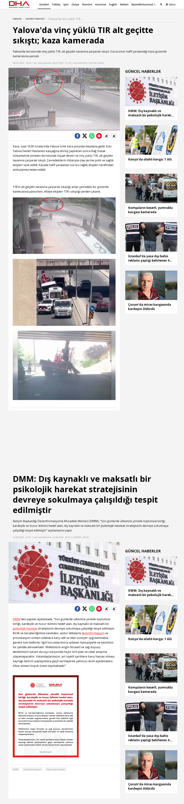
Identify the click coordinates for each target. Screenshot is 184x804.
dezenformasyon (93, 633)
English (113, 4)
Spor (66, 4)
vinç (44, 51)
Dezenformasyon (32, 769)
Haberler (17, 18)
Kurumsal (100, 4)
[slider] (72, 127)
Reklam (124, 4)
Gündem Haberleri (35, 18)
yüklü (51, 51)
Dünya (75, 4)
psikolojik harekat (113, 526)
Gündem (44, 4)
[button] (19, 127)
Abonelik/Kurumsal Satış (145, 4)
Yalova (17, 51)
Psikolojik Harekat (56, 769)
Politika (56, 4)
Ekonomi (87, 4)
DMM (94, 521)
